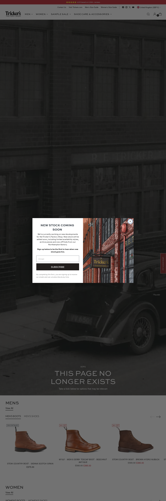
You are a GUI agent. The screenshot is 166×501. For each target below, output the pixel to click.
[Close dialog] (130, 221)
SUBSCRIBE (57, 267)
